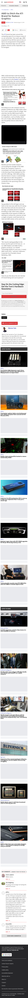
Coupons (4, 982)
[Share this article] (2, 30)
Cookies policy (5, 970)
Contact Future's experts (7, 963)
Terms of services (18, 300)
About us (4, 979)
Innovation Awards (13, 5)
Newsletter (24, 30)
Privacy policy (5, 966)
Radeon (16, 79)
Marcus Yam (10, 22)
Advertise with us (6, 976)
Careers (3, 985)
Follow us (16, 30)
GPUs (12, 9)
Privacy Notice (20, 302)
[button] (26, 2)
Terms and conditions (7, 960)
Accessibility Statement (7, 973)
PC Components (5, 9)
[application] (14, 134)
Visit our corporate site (12, 950)
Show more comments (13, 936)
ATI (5, 34)
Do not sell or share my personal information (12, 988)
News (3, 22)
